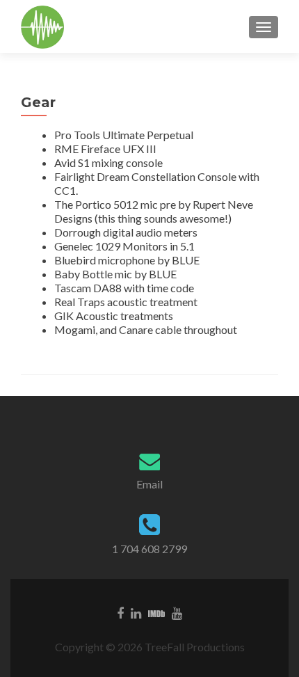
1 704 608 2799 (149, 548)
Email (149, 484)
